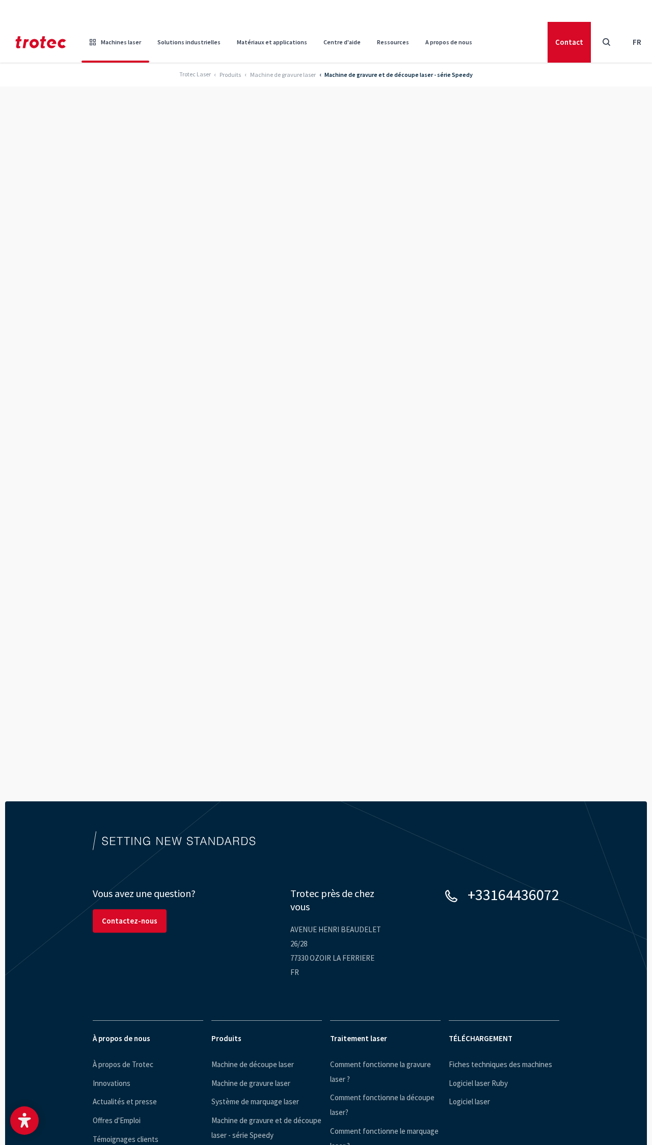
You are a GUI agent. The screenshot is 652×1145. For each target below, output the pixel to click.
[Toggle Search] (606, 42)
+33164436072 (513, 894)
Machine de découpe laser (252, 1064)
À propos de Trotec (123, 1064)
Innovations (111, 1083)
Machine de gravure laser (250, 1083)
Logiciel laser (469, 1101)
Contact (569, 42)
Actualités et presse (125, 1101)
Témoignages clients (125, 1139)
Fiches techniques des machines (500, 1064)
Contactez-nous (129, 921)
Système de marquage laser (255, 1101)
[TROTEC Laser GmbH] (40, 42)
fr (637, 42)
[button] (24, 1120)
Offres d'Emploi (117, 1120)
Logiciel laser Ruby (478, 1083)
